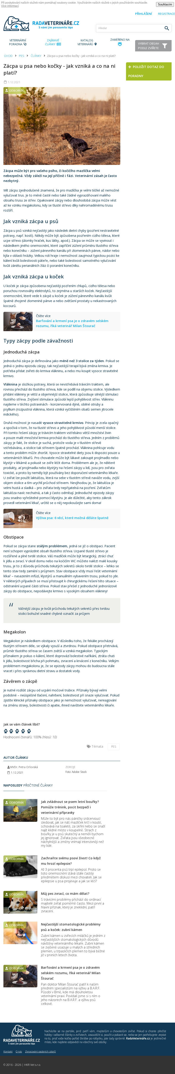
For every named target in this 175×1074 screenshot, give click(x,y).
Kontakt (8, 1051)
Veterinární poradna (17, 42)
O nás (19, 1051)
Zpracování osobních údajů (40, 1051)
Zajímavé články (52, 42)
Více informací (10, 6)
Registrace (166, 14)
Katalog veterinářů (86, 42)
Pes (21, 56)
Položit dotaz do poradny (146, 71)
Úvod (8, 56)
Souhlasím (165, 4)
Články (36, 56)
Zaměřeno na (120, 40)
